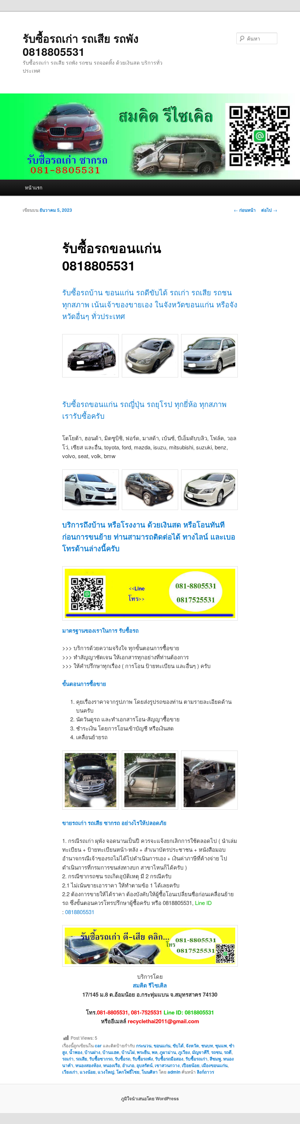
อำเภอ (128, 1065)
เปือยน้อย (190, 1065)
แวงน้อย (87, 1072)
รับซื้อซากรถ (101, 1058)
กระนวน (143, 1045)
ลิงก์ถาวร (205, 1072)
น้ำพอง (75, 1052)
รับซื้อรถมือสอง (169, 1058)
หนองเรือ (111, 1065)
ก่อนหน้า (245, 210)
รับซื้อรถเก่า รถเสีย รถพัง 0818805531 (81, 44)
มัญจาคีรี (200, 1052)
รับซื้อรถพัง (142, 1058)
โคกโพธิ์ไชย (127, 1072)
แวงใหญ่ (106, 1072)
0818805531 (79, 912)
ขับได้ (178, 1045)
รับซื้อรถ (122, 1058)
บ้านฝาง (92, 1052)
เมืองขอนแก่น (215, 1065)
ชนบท (207, 1045)
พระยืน (143, 1052)
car (98, 1045)
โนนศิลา (150, 1072)
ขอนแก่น (162, 1045)
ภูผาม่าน (168, 1052)
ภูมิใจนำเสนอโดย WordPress (150, 1098)
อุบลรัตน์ (144, 1065)
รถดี (228, 1052)
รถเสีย (81, 1058)
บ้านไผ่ (128, 1052)
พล (154, 1052)
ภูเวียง (184, 1052)
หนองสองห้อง (88, 1065)
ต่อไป (269, 210)
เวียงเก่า (70, 1072)
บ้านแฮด (110, 1052)
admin (174, 1072)
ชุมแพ (221, 1045)
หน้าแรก (33, 187)
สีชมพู (215, 1058)
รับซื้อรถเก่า (196, 1058)
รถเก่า (68, 1058)
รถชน (216, 1052)
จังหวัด (192, 1045)
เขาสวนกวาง (167, 1065)
